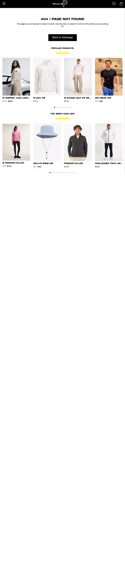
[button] (4, 3)
